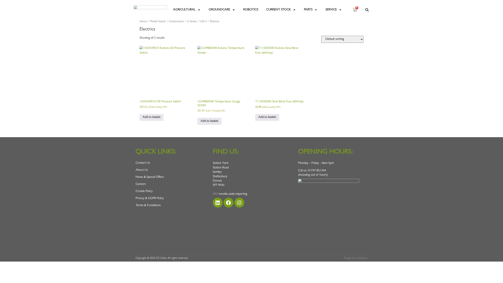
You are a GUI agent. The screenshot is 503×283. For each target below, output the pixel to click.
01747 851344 (317, 170)
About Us (142, 170)
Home (143, 21)
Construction (176, 21)
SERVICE (331, 9)
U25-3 (203, 21)
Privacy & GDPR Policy (150, 198)
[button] (367, 10)
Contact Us (143, 163)
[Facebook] (228, 203)
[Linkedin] (218, 203)
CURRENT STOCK (278, 9)
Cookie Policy (144, 191)
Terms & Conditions (148, 205)
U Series (192, 21)
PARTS (308, 9)
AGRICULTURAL (184, 9)
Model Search (158, 21)
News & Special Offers (150, 177)
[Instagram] (239, 203)
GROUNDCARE (219, 9)
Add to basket (151, 117)
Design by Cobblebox (355, 258)
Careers (141, 184)
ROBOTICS (250, 9)
